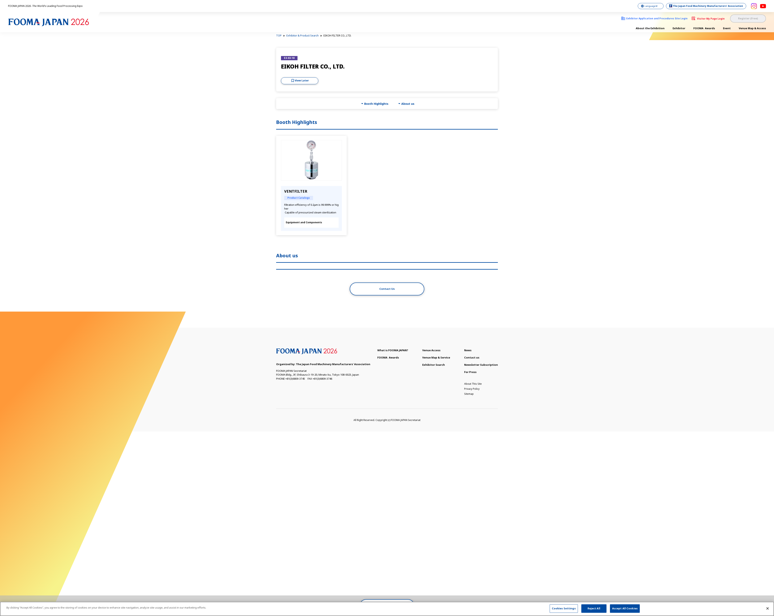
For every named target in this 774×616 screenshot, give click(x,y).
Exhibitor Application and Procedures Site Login (657, 18)
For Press (470, 372)
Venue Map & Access (752, 28)
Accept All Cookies (625, 608)
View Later (302, 80)
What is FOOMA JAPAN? (392, 350)
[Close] (767, 608)
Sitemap (469, 394)
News (467, 350)
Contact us (471, 357)
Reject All (594, 608)
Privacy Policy (472, 389)
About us (407, 104)
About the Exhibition (650, 28)
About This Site (473, 383)
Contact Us (387, 289)
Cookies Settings (564, 608)
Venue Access (431, 350)
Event (727, 28)
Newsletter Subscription (481, 365)
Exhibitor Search (433, 365)
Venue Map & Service (436, 357)
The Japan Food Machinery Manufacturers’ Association (708, 6)
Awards (704, 28)
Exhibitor (679, 28)
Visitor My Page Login (711, 18)
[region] (387, 609)
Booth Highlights (376, 104)
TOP (279, 35)
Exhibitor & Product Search (302, 35)
